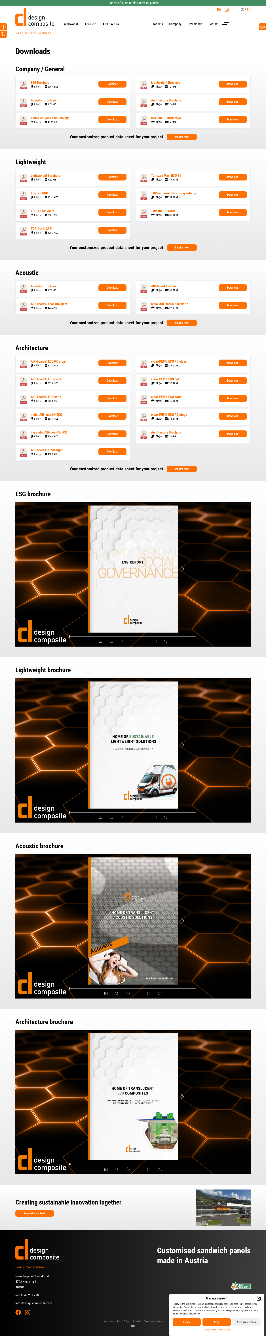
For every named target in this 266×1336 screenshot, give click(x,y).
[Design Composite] (34, 17)
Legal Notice (224, 1329)
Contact (213, 24)
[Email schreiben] (262, 27)
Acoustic (90, 24)
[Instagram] (226, 10)
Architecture (110, 24)
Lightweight (70, 24)
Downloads (195, 24)
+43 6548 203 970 (27, 1295)
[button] (259, 1298)
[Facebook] (219, 10)
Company (175, 24)
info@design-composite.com (33, 1303)
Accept (187, 1322)
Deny (216, 1322)
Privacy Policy (211, 1329)
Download (112, 84)
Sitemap (160, 1321)
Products (157, 24)
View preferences (246, 1322)
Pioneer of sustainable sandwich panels (133, 3)
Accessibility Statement (143, 1321)
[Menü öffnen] (225, 24)
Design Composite (25, 33)
